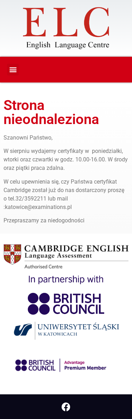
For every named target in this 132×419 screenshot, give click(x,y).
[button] (13, 69)
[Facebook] (66, 406)
